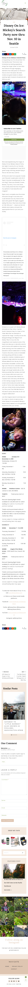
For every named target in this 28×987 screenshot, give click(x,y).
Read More (8, 890)
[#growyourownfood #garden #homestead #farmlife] (21, 918)
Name (3, 800)
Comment (5, 779)
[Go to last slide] (5, 712)
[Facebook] (14, 981)
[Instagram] (9, 981)
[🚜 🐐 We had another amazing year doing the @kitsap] (7, 904)
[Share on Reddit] (12, 54)
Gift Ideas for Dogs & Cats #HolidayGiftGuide (7, 675)
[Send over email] (15, 54)
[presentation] (14, 706)
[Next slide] (25, 841)
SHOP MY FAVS (14, 830)
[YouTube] (19, 981)
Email (3, 808)
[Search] (23, 852)
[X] (16, 981)
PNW (14, 22)
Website (4, 815)
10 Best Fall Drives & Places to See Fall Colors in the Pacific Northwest (13, 883)
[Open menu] (25, 3)
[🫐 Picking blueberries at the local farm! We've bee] (7, 918)
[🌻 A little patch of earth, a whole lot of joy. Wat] (21, 904)
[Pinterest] (12, 981)
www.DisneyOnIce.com (15, 593)
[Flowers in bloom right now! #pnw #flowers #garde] (7, 932)
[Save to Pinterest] (8, 54)
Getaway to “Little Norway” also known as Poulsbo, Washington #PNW (13, 726)
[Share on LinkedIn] (10, 54)
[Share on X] (5, 54)
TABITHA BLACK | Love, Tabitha (18, 278)
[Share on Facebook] (3, 54)
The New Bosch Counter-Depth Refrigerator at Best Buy (21, 676)
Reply (3, 761)
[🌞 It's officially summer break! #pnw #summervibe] (21, 932)
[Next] (23, 712)
